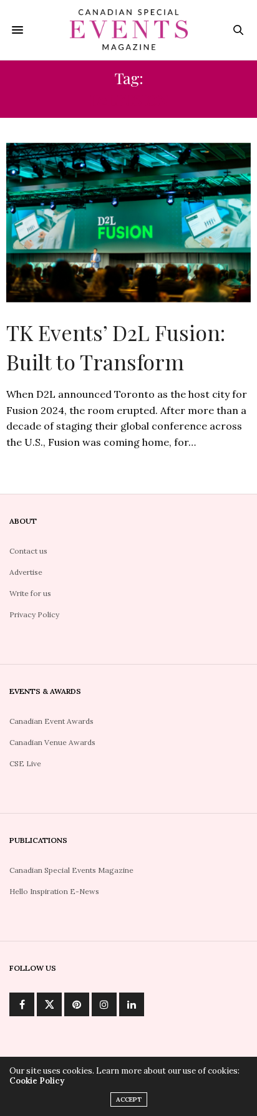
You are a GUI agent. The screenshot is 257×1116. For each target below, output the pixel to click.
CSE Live (25, 763)
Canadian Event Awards (51, 721)
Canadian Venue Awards (52, 742)
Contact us (28, 551)
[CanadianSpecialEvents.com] (128, 30)
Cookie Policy (36, 1080)
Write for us (30, 593)
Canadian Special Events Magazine (71, 870)
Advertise (25, 572)
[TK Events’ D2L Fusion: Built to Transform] (128, 222)
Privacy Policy (34, 614)
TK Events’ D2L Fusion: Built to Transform (115, 347)
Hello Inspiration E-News (54, 891)
